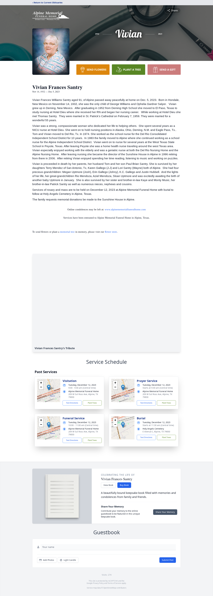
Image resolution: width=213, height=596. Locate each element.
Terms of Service (114, 583)
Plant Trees (92, 403)
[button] (49, 387)
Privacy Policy (98, 583)
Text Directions (72, 403)
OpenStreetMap (109, 588)
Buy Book (124, 485)
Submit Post (167, 560)
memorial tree (67, 231)
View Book (108, 485)
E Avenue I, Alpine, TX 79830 (156, 431)
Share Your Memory (165, 512)
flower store (111, 231)
